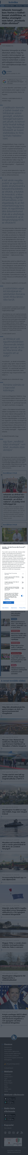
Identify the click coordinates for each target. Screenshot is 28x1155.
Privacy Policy (22, 607)
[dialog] (14, 577)
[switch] (22, 577)
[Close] (25, 547)
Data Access (14, 607)
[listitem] (14, 574)
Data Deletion (5, 607)
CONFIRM (8, 602)
